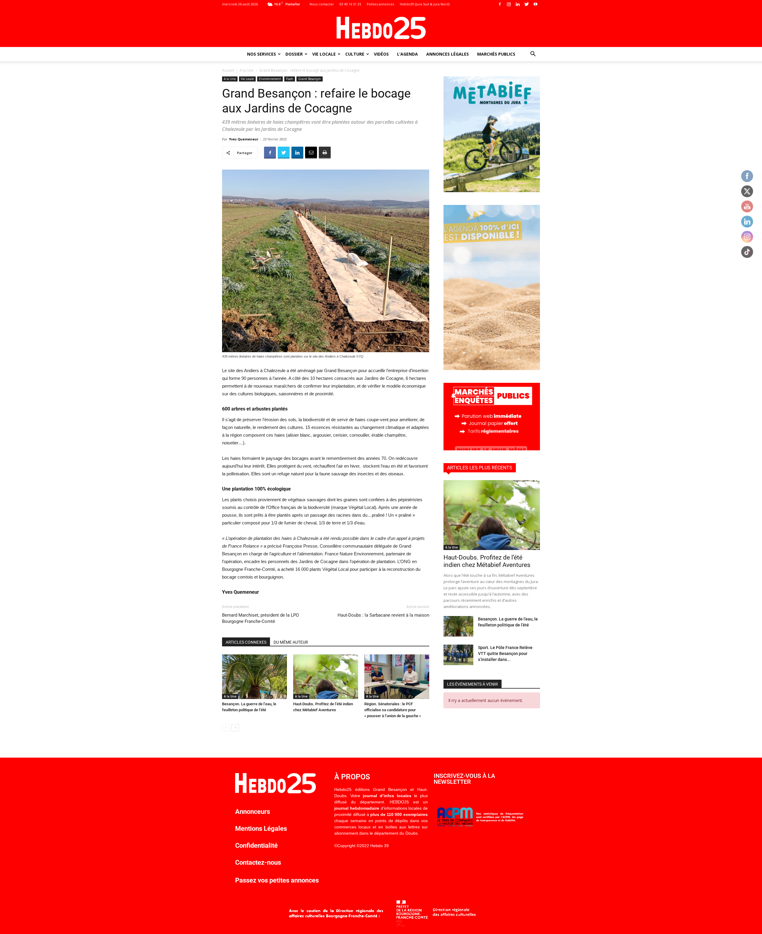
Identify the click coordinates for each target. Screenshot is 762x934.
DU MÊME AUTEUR (291, 642)
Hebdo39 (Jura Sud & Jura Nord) (424, 4)
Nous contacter (322, 4)
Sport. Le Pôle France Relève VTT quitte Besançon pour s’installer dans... (505, 653)
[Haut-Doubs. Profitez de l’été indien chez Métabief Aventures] (325, 676)
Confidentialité (256, 845)
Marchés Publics (496, 54)
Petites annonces (380, 4)
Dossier (294, 54)
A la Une (247, 70)
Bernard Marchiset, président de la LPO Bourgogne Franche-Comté (260, 618)
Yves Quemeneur (243, 139)
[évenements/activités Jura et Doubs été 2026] (492, 368)
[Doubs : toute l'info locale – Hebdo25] (381, 28)
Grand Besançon (309, 79)
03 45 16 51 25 (350, 4)
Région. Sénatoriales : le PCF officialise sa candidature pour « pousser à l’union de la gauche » (392, 710)
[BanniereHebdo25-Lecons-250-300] (492, 190)
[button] (533, 54)
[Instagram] (508, 4)
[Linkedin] (517, 4)
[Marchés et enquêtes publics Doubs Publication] (492, 449)
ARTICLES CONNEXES (246, 642)
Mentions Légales (261, 828)
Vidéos (381, 54)
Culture (354, 54)
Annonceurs (252, 811)
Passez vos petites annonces (277, 880)
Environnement (270, 79)
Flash (289, 79)
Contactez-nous (258, 862)
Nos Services (261, 54)
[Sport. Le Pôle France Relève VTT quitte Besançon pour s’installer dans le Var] (458, 655)
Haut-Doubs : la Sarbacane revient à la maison (383, 615)
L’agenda (407, 54)
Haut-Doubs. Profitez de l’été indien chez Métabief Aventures (487, 561)
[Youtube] (535, 4)
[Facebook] (499, 4)
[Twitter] (526, 4)
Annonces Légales (447, 54)
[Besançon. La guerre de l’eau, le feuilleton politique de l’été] (254, 676)
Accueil (228, 70)
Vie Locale (324, 54)
